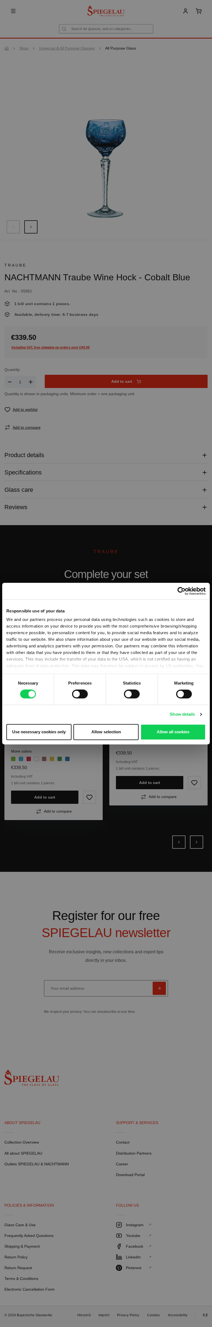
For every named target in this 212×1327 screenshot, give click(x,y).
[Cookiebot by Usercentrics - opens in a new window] (181, 591)
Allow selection (106, 731)
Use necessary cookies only (39, 731)
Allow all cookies (173, 731)
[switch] (80, 694)
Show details (182, 714)
